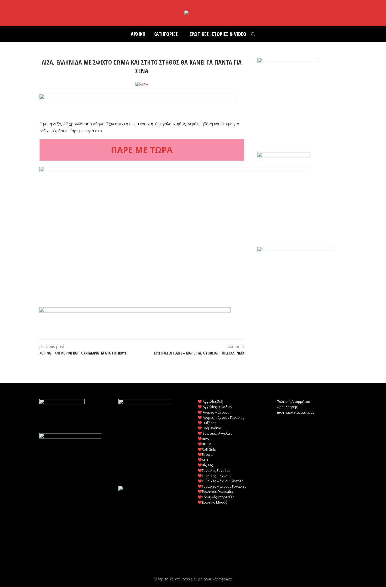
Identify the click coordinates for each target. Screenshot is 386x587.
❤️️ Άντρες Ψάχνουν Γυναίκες (221, 417)
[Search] (252, 34)
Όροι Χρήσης (287, 406)
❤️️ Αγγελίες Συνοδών (215, 406)
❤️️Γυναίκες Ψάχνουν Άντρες (220, 481)
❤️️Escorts (205, 454)
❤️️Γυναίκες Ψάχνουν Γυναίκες (222, 486)
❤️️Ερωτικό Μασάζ (212, 502)
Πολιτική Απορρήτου (293, 401)
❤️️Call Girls (207, 449)
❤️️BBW (203, 438)
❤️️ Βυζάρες (207, 422)
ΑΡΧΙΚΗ (138, 34)
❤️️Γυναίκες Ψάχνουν (214, 475)
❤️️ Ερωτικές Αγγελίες (215, 433)
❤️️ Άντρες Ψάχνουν (213, 412)
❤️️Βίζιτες (205, 465)
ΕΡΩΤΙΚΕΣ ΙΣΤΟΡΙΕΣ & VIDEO (218, 34)
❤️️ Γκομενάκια (209, 428)
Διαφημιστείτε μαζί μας (295, 412)
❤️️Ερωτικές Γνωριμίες (215, 491)
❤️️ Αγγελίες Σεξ (210, 401)
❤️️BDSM (204, 444)
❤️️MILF (203, 459)
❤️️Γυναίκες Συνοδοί (214, 470)
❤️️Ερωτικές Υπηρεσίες (216, 497)
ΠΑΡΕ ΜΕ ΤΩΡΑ (142, 149)
